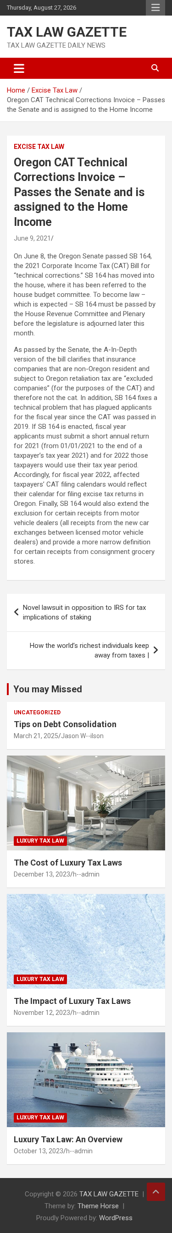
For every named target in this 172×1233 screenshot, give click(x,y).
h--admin (86, 874)
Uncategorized (37, 712)
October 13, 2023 (38, 1151)
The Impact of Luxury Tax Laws (72, 1001)
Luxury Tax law (40, 841)
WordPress (116, 1218)
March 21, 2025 (36, 736)
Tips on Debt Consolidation (66, 724)
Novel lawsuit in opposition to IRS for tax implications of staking (84, 612)
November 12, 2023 (42, 1012)
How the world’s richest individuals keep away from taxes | (89, 650)
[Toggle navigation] (19, 68)
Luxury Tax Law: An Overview (68, 1139)
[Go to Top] (156, 1192)
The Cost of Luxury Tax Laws (68, 862)
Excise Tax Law (39, 146)
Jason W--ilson (82, 736)
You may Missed (47, 689)
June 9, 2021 (32, 238)
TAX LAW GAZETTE (67, 32)
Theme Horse (98, 1206)
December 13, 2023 (42, 874)
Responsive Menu (155, 8)
